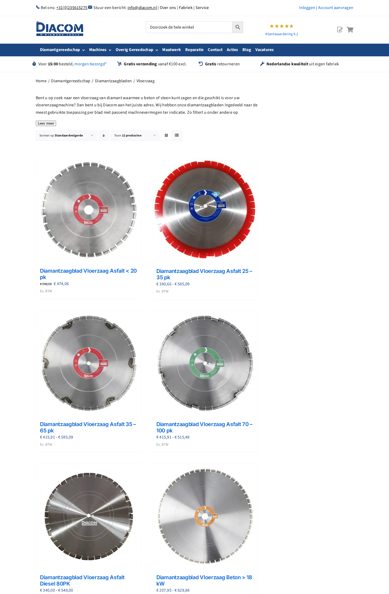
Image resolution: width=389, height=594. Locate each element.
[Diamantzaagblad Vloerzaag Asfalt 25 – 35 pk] (205, 210)
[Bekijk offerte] (339, 25)
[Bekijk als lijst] (177, 135)
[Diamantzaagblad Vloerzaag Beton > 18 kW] (205, 516)
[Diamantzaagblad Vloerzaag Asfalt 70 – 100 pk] (205, 363)
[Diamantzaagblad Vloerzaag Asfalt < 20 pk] (88, 209)
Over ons (168, 8)
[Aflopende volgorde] (104, 135)
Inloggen (307, 8)
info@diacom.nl (142, 8)
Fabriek (186, 8)
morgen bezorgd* (90, 64)
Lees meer (46, 123)
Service (202, 8)
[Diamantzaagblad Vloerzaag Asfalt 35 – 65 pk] (88, 363)
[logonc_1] (60, 23)
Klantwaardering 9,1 (281, 34)
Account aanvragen (335, 8)
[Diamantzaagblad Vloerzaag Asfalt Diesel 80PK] (88, 516)
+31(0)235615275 (72, 8)
